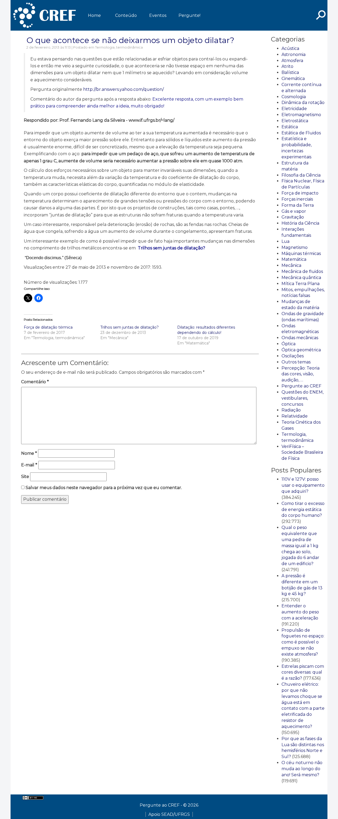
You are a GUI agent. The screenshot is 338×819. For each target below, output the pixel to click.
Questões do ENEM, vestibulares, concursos (302, 398)
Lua (285, 241)
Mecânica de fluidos (302, 271)
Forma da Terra (297, 205)
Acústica (290, 48)
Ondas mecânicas (299, 337)
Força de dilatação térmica (48, 327)
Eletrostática (294, 120)
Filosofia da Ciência (301, 175)
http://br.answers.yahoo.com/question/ (123, 89)
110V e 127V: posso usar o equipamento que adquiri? (303, 485)
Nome (29, 453)
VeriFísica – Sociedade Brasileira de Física (302, 452)
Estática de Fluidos (301, 132)
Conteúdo (126, 15)
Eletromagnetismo (301, 114)
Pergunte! (189, 15)
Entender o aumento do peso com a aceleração (300, 612)
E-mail (29, 464)
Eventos (157, 15)
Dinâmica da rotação (303, 102)
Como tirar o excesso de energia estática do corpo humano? (303, 509)
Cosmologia (293, 96)
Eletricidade (294, 108)
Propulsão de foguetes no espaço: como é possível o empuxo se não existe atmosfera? (302, 642)
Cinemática (293, 78)
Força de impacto (299, 193)
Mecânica (291, 265)
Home (94, 15)
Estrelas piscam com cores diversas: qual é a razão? (302, 672)
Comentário (35, 381)
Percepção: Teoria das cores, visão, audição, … (300, 374)
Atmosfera (292, 60)
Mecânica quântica (301, 277)
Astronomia (293, 54)
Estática (289, 126)
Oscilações (292, 355)
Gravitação (292, 217)
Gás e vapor (293, 211)
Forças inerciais (297, 199)
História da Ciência (300, 223)
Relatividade (294, 416)
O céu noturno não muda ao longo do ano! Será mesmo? (301, 768)
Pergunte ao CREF (301, 386)
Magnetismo (294, 247)
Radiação (291, 410)
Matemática (293, 259)
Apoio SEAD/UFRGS (169, 814)
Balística (290, 72)
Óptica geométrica (301, 349)
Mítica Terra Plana (300, 283)
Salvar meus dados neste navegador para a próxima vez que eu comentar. (104, 487)
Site (25, 476)
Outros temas (296, 361)
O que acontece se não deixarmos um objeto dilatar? (130, 40)
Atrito (287, 66)
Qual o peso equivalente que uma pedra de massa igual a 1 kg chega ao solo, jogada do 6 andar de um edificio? (300, 545)
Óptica (288, 343)
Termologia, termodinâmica (119, 47)
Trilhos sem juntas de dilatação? (171, 247)
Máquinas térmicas (301, 253)
